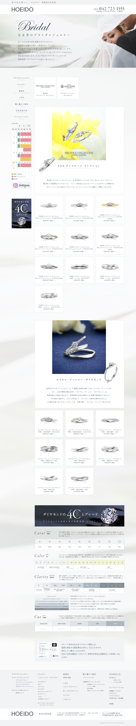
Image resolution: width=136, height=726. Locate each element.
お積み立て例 (116, 680)
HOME (111, 704)
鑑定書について (20, 692)
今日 (28, 125)
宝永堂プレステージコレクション (24, 686)
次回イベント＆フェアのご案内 (95, 690)
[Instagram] (21, 183)
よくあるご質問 (117, 682)
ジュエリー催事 (91, 686)
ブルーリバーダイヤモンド (23, 684)
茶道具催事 (90, 688)
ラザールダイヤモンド (22, 680)
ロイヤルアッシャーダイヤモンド (24, 682)
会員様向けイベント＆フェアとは (96, 684)
